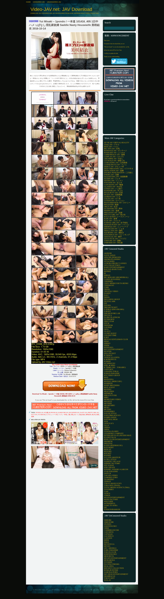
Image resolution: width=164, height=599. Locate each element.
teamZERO (109, 479)
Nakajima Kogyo (112, 415)
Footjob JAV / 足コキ (113, 183)
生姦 (80, 414)
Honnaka (108, 347)
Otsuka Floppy (111, 431)
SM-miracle (109, 576)
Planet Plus (110, 437)
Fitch (106, 323)
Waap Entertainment (114, 497)
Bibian (107, 275)
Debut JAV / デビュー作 (114, 167)
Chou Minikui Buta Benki (116, 283)
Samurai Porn (111, 572)
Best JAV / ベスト (111, 147)
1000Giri (107, 520)
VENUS (107, 493)
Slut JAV (34, 414)
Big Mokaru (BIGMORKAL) (116, 277)
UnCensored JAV (54, 2)
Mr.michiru (109, 405)
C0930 (106, 528)
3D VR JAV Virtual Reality (116, 143)
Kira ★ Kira (109, 365)
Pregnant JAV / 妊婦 (113, 213)
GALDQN (108, 327)
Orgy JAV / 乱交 (111, 207)
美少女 (94, 414)
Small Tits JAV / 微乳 (113, 231)
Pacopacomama (111, 564)
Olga (106, 425)
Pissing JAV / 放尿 (111, 211)
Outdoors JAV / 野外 (113, 209)
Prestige (108, 443)
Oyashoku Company (114, 433)
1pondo (38, 412)
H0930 (106, 540)
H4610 (106, 542)
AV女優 (46, 412)
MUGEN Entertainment (115, 558)
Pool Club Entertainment (117, 439)
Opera (107, 427)
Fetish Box (109, 319)
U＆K (106, 491)
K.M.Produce (110, 359)
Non (106, 421)
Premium (108, 441)
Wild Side (108, 501)
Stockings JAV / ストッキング (117, 235)
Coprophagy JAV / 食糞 (114, 155)
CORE (106, 287)
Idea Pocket (110, 353)
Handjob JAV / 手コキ (113, 191)
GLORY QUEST (110, 333)
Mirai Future (110, 395)
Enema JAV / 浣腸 (111, 175)
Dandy (107, 293)
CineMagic (109, 285)
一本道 (65, 414)
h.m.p (106, 337)
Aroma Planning (112, 259)
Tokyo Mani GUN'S (112, 483)
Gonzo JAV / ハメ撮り (113, 189)
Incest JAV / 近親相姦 (113, 195)
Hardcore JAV (63, 412)
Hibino (107, 343)
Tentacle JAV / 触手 (113, 237)
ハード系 (55, 414)
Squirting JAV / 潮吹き (114, 233)
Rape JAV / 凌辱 (110, 219)
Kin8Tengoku (110, 554)
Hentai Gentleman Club (116, 339)
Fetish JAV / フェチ (112, 179)
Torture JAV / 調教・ (113, 241)
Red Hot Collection (114, 568)
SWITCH (107, 473)
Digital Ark (109, 301)
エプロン (49, 414)
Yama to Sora (110, 505)
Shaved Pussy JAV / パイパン (116, 225)
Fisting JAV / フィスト (113, 181)
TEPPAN (107, 481)
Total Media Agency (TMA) (117, 487)
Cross (107, 289)
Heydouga (109, 544)
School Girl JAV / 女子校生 (116, 223)
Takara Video (111, 475)
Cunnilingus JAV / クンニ (115, 165)
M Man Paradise (111, 373)
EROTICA (108, 315)
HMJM (106, 345)
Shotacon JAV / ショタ (114, 229)
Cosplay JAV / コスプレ (114, 157)
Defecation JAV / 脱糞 (114, 171)
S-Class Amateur (112, 457)
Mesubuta (109, 556)
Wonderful (109, 503)
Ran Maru (109, 447)
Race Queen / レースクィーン (116, 217)
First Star (109, 321)
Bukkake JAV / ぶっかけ (114, 153)
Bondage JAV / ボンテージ (115, 151)
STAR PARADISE (111, 471)
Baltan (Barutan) (113, 269)
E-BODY (107, 311)
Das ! (106, 295)
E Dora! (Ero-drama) (114, 309)
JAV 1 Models (110, 548)
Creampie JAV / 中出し (113, 159)
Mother (108, 403)
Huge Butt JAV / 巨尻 (113, 193)
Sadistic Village (112, 461)
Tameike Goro (111, 477)
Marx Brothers (111, 385)
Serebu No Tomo (112, 463)
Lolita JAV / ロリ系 (112, 199)
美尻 (97, 414)
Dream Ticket (110, 307)
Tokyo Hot (109, 578)
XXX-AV (107, 580)
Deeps (107, 297)
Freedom (108, 325)
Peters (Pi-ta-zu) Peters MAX (117, 435)
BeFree (107, 271)
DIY (105, 303)
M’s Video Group (112, 375)
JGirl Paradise (111, 550)
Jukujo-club (110, 552)
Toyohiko (109, 489)
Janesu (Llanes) (111, 357)
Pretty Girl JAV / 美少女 (115, 215)
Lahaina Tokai (111, 371)
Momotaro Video (112, 399)
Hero (106, 341)
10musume (109, 522)
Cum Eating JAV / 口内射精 (115, 163)
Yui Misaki (42, 414)
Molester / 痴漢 (111, 205)
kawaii (107, 361)
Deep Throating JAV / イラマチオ (118, 169)
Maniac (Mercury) (113, 381)
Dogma (107, 305)
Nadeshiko (109, 411)
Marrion (108, 383)
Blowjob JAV (53, 412)
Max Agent (109, 387)
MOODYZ (108, 401)
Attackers (109, 261)
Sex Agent (109, 465)
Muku (107, 407)
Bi (105, 273)
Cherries (108, 281)
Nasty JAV (83, 412)
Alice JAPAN (109, 255)
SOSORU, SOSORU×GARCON (116, 469)
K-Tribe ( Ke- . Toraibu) (115, 367)
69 (42, 412)
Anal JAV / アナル (111, 145)
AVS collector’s (112, 265)
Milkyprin (109, 391)
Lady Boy (108, 369)
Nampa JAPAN (110, 417)
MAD (106, 377)
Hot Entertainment (113, 349)
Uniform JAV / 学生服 (113, 243)
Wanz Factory (111, 499)
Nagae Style (110, 413)
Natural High (110, 419)
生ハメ (76, 414)
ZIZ (105, 507)
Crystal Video (111, 291)
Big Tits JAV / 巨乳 (112, 149)
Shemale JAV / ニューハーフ (116, 227)
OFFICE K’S (109, 423)
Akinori (108, 253)
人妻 (69, 414)
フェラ (60, 414)
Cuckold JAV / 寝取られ (114, 161)
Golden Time (110, 335)
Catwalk (108, 534)
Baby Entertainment (114, 267)
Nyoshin (108, 562)
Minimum (108, 393)
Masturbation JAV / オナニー (117, 203)
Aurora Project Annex (115, 263)
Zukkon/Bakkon (112, 509)
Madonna (109, 379)
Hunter (107, 351)
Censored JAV (39, 2)
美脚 (32, 416)
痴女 (83, 414)
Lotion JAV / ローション (114, 201)
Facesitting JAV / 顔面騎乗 (116, 177)
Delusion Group (112, 299)
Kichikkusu (109, 363)
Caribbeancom (111, 530)
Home (28, 2)
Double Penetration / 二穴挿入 (118, 173)
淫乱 (72, 414)
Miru (106, 397)
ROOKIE (107, 455)
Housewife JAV (74, 412)
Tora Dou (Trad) (112, 485)
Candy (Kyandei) (112, 279)
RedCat (107, 449)
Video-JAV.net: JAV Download (61, 9)
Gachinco (109, 536)
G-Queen (108, 538)
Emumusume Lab (112, 313)
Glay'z (107, 331)
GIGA (106, 329)
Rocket (107, 453)
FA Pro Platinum (112, 317)
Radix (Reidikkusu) (113, 445)
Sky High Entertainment (116, 574)
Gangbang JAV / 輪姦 (113, 185)
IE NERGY (108, 355)
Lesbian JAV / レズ (112, 197)
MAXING (107, 389)
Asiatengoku (110, 526)
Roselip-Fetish (111, 570)
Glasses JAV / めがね (113, 187)
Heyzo (107, 546)
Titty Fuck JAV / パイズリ (115, 239)
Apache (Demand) (112, 257)
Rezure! (108, 451)
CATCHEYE (109, 532)
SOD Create (109, 467)
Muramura (109, 560)
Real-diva (109, 566)
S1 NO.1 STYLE (110, 459)
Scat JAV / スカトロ (112, 221)
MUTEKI (107, 409)
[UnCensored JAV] (33, 21)
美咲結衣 (88, 414)
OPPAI (106, 429)
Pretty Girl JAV (93, 412)
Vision (107, 495)
